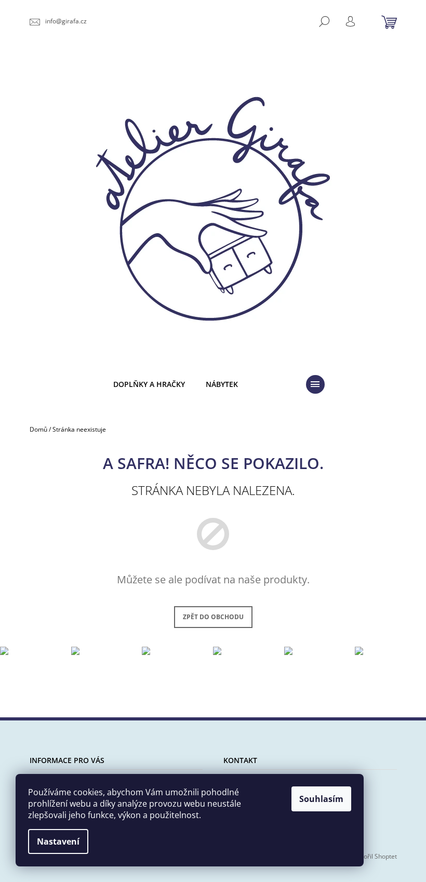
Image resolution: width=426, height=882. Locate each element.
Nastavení (58, 841)
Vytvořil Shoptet (374, 856)
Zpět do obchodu (213, 616)
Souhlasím (321, 799)
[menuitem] (149, 384)
